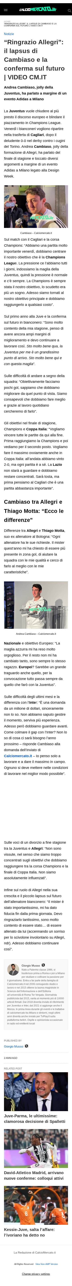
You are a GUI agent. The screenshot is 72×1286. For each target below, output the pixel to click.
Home (7, 21)
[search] (69, 10)
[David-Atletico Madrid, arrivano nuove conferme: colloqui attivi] (36, 1148)
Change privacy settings (36, 1273)
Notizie (9, 34)
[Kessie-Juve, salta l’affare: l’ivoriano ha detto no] (36, 1205)
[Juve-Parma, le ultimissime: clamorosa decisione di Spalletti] (36, 1091)
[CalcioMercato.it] (38, 9)
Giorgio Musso (31, 965)
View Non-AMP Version (46, 1264)
